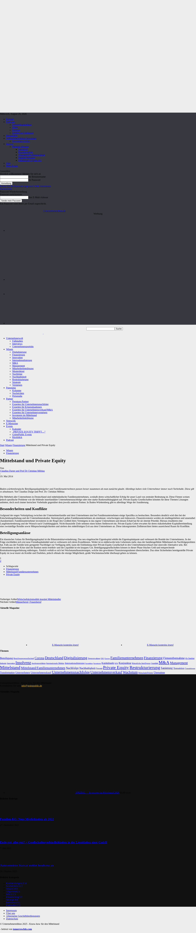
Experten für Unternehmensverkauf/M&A (32, 409)
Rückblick (17, 437)
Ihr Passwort (34, 180)
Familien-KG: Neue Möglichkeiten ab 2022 (27, 819)
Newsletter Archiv (21, 141)
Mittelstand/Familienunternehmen (22, 571)
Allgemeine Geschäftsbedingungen (23, 916)
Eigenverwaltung (94, 658)
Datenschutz (6, 189)
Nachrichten (18, 393)
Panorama (11, 387)
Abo (8, 163)
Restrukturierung (20, 379)
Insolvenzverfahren (39, 663)
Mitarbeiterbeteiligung (23, 368)
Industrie (3, 663)
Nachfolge (17, 374)
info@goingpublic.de (31, 685)
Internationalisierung (22, 360)
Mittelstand (10, 667)
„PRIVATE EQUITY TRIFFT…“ (28, 431)
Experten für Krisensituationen (27, 407)
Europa (107, 658)
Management (18, 365)
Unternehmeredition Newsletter (21, 138)
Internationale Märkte (55, 663)
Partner (9, 398)
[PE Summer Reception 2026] (101, 230)
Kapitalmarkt (108, 663)
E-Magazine (12, 423)
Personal (99, 668)
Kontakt (10, 119)
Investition (89, 663)
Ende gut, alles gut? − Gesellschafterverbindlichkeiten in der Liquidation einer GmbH (53, 842)
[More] (124, 585)
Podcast (10, 440)
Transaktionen (190, 668)
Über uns (10, 122)
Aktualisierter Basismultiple (31, 155)
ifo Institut (189, 658)
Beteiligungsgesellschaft (23, 658)
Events (9, 426)
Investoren (97, 663)
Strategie (16, 382)
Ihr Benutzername (37, 176)
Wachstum (130, 672)
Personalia (17, 396)
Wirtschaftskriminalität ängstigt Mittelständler (39, 599)
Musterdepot (18, 371)
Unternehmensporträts (23, 346)
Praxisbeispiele (25, 152)
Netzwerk (11, 420)
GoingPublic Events (22, 434)
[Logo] (21, 333)
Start (2, 445)
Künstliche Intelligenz (141, 663)
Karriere (16, 130)
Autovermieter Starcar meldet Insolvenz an (27, 865)
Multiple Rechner (26, 157)
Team (15, 127)
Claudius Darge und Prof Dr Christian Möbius (22, 471)
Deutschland (54, 658)
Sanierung (167, 668)
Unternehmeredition (22, 124)
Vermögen (17, 385)
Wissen (9, 349)
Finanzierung (18, 354)
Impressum (11, 910)
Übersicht (23, 149)
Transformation (7, 672)
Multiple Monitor (20, 146)
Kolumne (16, 390)
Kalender (16, 429)
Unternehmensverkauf (106, 672)
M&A (15, 363)
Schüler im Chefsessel (23, 133)
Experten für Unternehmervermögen (29, 412)
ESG (102, 658)
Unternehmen (22, 672)
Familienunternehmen (126, 658)
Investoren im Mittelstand (24, 415)
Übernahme (159, 672)
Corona (39, 658)
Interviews (17, 343)
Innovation (17, 357)
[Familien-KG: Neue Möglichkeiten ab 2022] (7, 813)
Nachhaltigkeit (19, 376)
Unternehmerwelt (14, 338)
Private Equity (13, 574)
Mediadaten (11, 135)
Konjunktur (125, 663)
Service (9, 144)
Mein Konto (12, 166)
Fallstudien (17, 341)
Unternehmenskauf (41, 672)
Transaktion (179, 668)
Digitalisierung (19, 352)
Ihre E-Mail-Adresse (38, 197)
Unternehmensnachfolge (71, 672)
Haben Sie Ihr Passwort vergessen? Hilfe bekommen (25, 186)
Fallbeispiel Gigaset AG (29, 160)
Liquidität (154, 663)
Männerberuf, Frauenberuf (28, 602)
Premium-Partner (20, 401)
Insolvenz (23, 662)
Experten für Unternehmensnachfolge (30, 404)
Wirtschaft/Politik (145, 673)
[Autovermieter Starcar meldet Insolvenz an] (7, 859)
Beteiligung (6, 658)
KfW (116, 663)
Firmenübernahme (174, 658)
